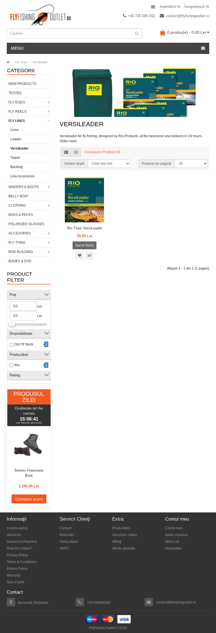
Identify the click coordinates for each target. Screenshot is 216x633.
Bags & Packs (20, 215)
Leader (15, 139)
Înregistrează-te (196, 7)
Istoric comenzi (176, 535)
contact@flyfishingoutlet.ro (187, 16)
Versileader (40, 62)
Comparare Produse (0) (102, 152)
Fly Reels (17, 112)
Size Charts (15, 582)
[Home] (8, 62)
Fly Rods (16, 102)
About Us (14, 535)
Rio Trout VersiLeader (84, 228)
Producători (121, 528)
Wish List (172, 542)
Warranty (14, 575)
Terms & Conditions (22, 562)
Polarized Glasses (26, 224)
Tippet (15, 158)
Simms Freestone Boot (28, 473)
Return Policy (17, 569)
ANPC (64, 548)
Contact (65, 528)
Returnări (67, 535)
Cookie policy (17, 528)
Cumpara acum (29, 499)
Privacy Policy (17, 555)
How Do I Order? (19, 548)
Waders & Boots (23, 187)
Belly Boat (18, 196)
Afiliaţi (117, 542)
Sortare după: (74, 164)
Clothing (17, 205)
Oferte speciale (123, 548)
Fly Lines (21, 62)
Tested (15, 93)
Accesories (19, 233)
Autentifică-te (170, 7)
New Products (22, 84)
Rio (17, 365)
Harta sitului (69, 542)
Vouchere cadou (124, 535)
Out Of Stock (23, 344)
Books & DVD (20, 261)
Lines (14, 130)
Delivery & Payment (22, 542)
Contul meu (174, 528)
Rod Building (20, 252)
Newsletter (173, 548)
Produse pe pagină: (157, 164)
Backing (16, 167)
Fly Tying (16, 243)
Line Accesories (22, 176)
